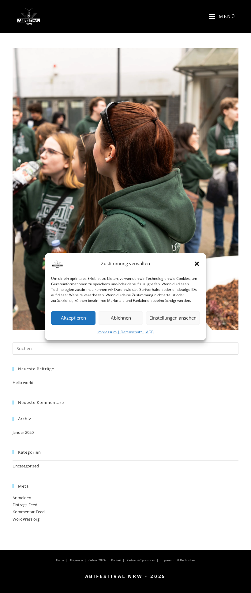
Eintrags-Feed (25, 504)
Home (60, 560)
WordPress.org (26, 519)
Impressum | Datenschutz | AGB (125, 332)
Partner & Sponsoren (141, 560)
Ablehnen (121, 318)
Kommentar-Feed (29, 511)
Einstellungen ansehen (173, 318)
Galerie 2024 (97, 560)
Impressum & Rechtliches (178, 560)
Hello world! (23, 382)
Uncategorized (26, 466)
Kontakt (116, 560)
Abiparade (76, 560)
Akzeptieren (73, 318)
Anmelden (22, 497)
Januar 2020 (23, 432)
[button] (197, 264)
